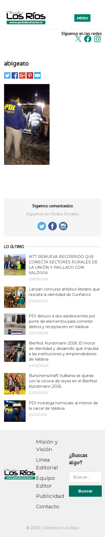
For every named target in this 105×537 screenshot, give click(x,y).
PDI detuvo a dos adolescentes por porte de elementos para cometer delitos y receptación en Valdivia (62, 321)
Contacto (47, 506)
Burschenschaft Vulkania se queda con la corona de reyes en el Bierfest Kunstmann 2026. (63, 381)
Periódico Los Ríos (61, 527)
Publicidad (50, 496)
